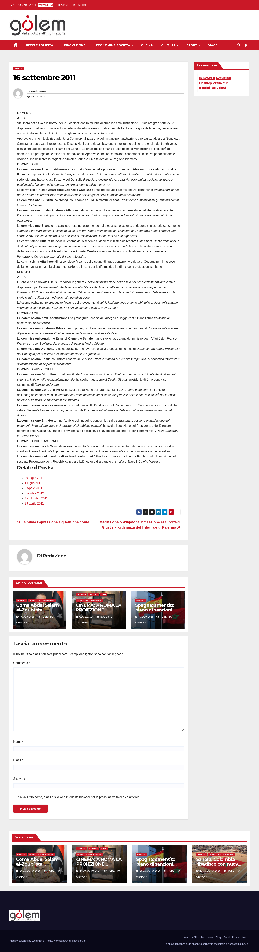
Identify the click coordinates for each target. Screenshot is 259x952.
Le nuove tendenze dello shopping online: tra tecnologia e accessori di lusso (206, 944)
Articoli (18, 68)
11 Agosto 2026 (210, 871)
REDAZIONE (80, 5)
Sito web (19, 778)
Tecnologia (223, 78)
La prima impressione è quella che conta (55, 522)
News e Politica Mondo (42, 600)
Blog (218, 937)
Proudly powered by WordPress (27, 940)
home (245, 937)
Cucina (147, 45)
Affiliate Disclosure (202, 937)
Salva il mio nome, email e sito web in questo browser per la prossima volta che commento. (79, 797)
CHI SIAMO (62, 5)
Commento (21, 662)
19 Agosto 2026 (91, 871)
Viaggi (213, 45)
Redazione (38, 91)
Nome (18, 741)
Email (18, 760)
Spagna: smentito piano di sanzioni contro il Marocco (154, 609)
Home (186, 937)
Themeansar (78, 940)
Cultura (169, 45)
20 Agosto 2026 (31, 871)
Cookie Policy (231, 937)
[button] (238, 45)
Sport (192, 45)
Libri (103, 594)
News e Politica (40, 45)
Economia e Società (113, 45)
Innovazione (75, 45)
